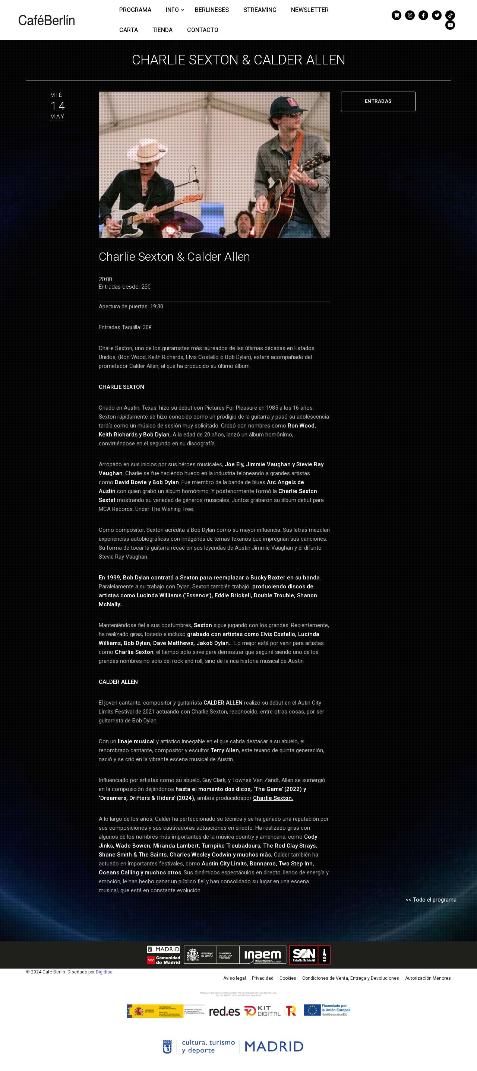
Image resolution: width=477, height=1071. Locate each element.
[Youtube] (450, 25)
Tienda (162, 30)
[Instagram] (410, 15)
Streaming (260, 10)
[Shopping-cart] (396, 15)
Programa (135, 10)
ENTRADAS (378, 101)
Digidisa (104, 972)
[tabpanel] (214, 165)
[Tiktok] (450, 15)
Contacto (202, 30)
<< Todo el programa (431, 899)
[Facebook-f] (423, 15)
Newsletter (310, 10)
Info (173, 10)
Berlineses (212, 10)
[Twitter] (437, 15)
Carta (128, 30)
